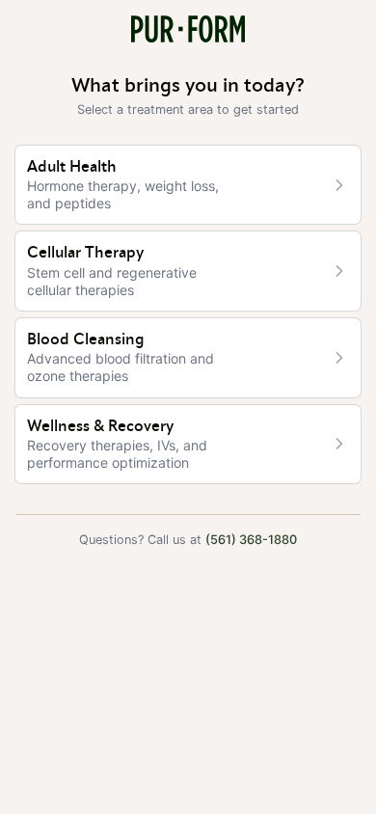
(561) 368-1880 (251, 539)
